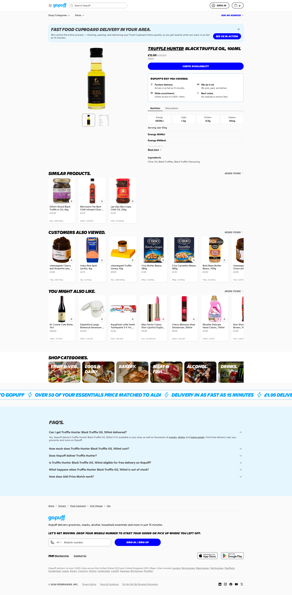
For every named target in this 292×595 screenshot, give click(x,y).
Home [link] (51, 506)
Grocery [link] (62, 506)
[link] (59, 5)
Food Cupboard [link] (78, 506)
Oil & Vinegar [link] (96, 506)
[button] (238, 5)
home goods (197, 437)
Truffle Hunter (166, 48)
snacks (173, 437)
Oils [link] (108, 506)
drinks (181, 437)
